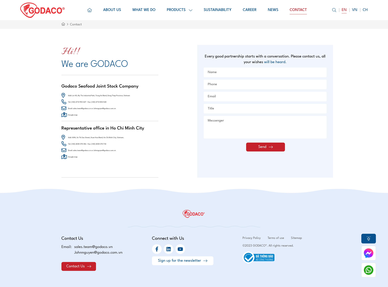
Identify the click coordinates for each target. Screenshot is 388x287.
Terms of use (276, 238)
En (344, 10)
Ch (365, 10)
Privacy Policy (251, 238)
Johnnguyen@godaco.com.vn (98, 253)
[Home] (89, 10)
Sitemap (296, 238)
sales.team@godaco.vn (93, 247)
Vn (354, 10)
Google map (72, 115)
